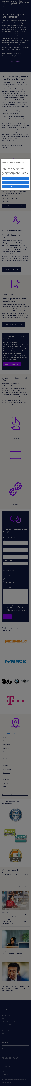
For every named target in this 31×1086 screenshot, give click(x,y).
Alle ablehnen (15, 182)
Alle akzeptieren (15, 186)
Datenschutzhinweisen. (10, 174)
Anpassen (15, 178)
